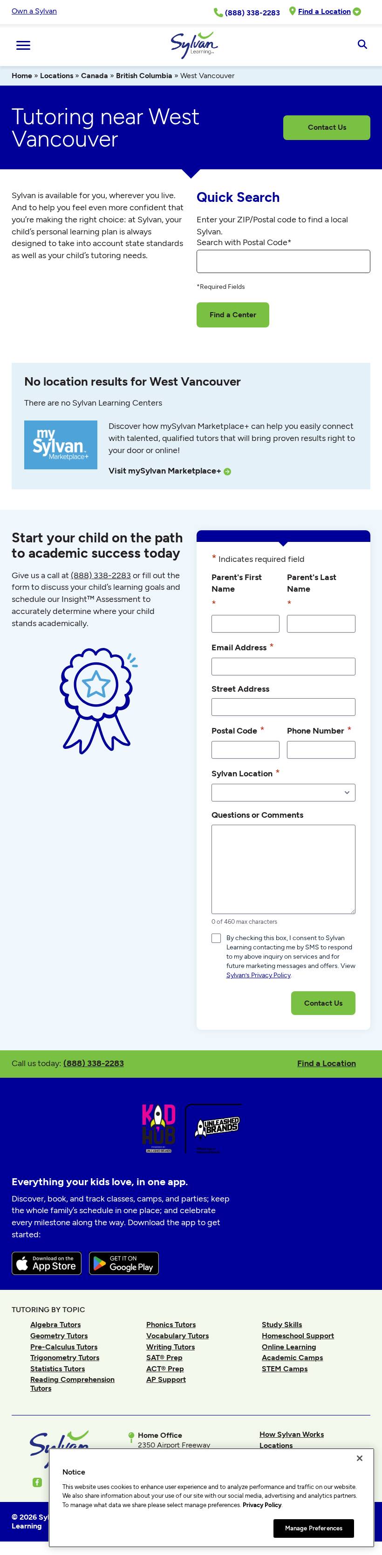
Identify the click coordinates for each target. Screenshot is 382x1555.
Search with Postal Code (244, 242)
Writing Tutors (170, 1346)
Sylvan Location (245, 773)
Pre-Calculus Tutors (63, 1346)
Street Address (240, 689)
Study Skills (282, 1324)
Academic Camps (292, 1357)
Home (22, 75)
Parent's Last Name (311, 591)
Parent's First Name (236, 591)
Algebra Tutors (55, 1324)
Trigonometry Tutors (64, 1357)
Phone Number (319, 730)
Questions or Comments (257, 815)
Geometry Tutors (59, 1335)
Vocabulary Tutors (177, 1335)
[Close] (359, 1458)
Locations (56, 75)
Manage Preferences (313, 1528)
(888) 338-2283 (93, 1063)
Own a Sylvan (34, 11)
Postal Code (238, 730)
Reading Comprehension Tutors (72, 1383)
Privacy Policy (262, 1505)
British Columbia (144, 75)
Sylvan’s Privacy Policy (258, 975)
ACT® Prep (165, 1368)
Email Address (242, 647)
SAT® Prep (164, 1357)
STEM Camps (284, 1368)
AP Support (166, 1379)
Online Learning (289, 1346)
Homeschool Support (298, 1335)
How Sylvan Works (291, 1434)
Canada (94, 75)
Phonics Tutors (171, 1324)
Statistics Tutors (57, 1368)
